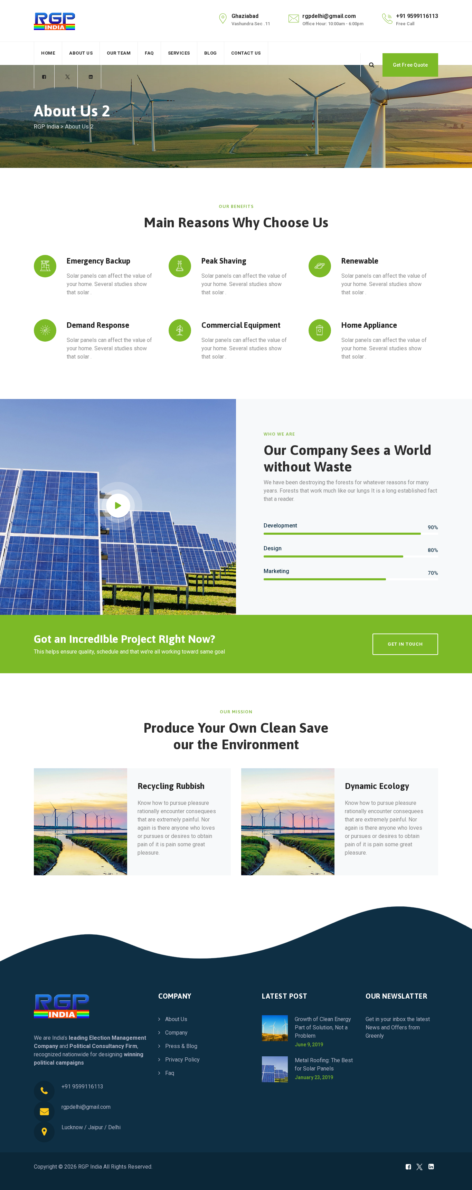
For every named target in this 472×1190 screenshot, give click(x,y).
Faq (149, 53)
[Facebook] (44, 77)
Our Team (119, 53)
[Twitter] (67, 77)
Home (48, 53)
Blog (210, 53)
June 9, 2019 (309, 1044)
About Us (81, 53)
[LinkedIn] (90, 77)
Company (176, 1032)
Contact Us (246, 53)
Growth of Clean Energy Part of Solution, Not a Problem (323, 1027)
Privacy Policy (182, 1059)
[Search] (371, 65)
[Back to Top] (457, 1179)
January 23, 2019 (314, 1077)
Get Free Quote (410, 65)
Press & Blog (181, 1046)
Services (179, 53)
